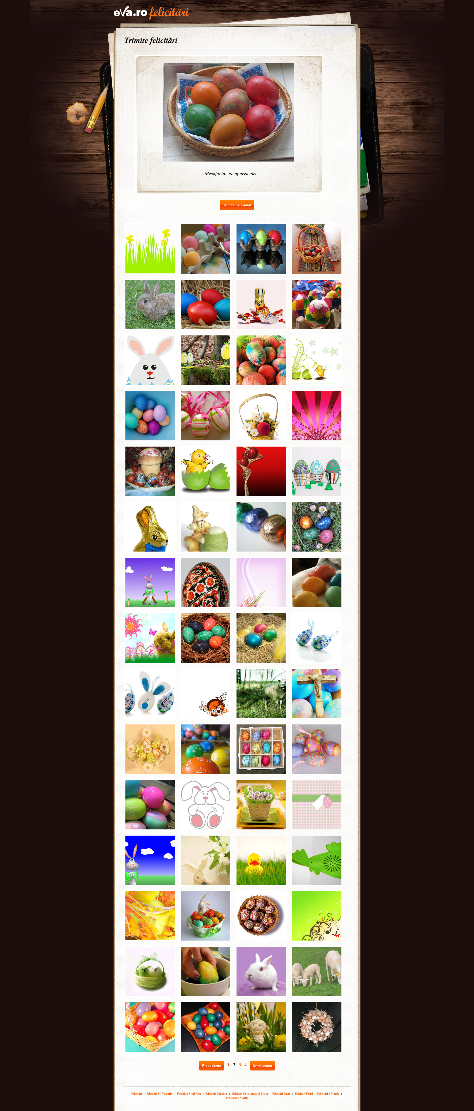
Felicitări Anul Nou (189, 1093)
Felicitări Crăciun (216, 1093)
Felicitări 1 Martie (237, 1098)
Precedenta (211, 1066)
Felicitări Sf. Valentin (159, 1093)
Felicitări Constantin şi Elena (250, 1093)
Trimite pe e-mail (237, 205)
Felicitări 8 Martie (328, 1093)
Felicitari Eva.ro (151, 13)
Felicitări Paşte (281, 1093)
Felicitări (136, 1093)
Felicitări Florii (304, 1093)
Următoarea (262, 1066)
